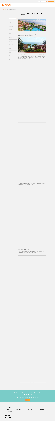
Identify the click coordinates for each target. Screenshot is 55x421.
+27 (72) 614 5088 (9, 411)
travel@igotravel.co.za (7, 412)
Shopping (10, 48)
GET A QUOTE (51, 1)
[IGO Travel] (9, 407)
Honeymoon (10, 40)
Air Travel (10, 22)
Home (2, 9)
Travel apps (10, 55)
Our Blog (4, 9)
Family (10, 33)
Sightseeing (10, 49)
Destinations (10, 29)
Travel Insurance (11, 56)
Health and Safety (11, 37)
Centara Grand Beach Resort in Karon (23, 34)
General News (11, 34)
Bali (9, 25)
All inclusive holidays (11, 23)
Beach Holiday (11, 26)
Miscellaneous (11, 44)
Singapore (10, 51)
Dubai (9, 30)
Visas (9, 59)
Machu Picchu (11, 41)
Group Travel (10, 36)
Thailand (10, 52)
